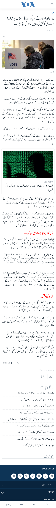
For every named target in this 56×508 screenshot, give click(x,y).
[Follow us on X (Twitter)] (45, 476)
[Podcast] (20, 476)
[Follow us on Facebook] (51, 476)
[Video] (21, 504)
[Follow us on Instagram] (32, 476)
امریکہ (52, 12)
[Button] (3, 36)
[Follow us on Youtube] (39, 476)
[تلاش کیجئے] (47, 504)
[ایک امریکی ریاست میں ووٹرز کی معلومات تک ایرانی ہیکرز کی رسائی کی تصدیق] (28, 164)
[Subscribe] (13, 476)
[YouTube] (34, 504)
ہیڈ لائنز (8, 505)
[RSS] (26, 476)
